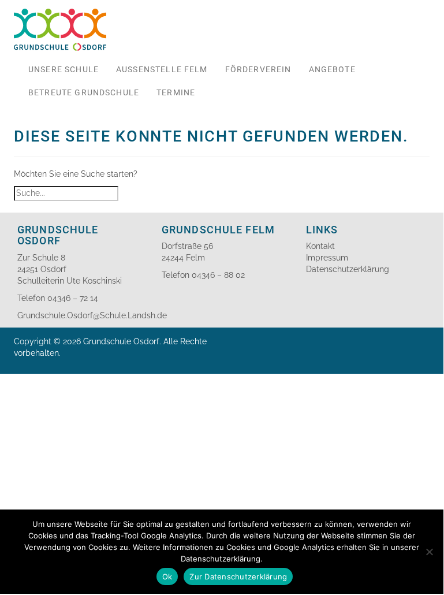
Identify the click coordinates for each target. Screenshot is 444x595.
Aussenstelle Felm (162, 69)
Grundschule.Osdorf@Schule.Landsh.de (92, 315)
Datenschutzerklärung (347, 269)
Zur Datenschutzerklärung (238, 576)
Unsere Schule (63, 69)
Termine (175, 92)
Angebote (332, 69)
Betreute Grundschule (83, 92)
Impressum (327, 257)
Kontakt (320, 246)
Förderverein (258, 69)
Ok (167, 576)
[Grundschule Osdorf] (60, 14)
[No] (429, 551)
